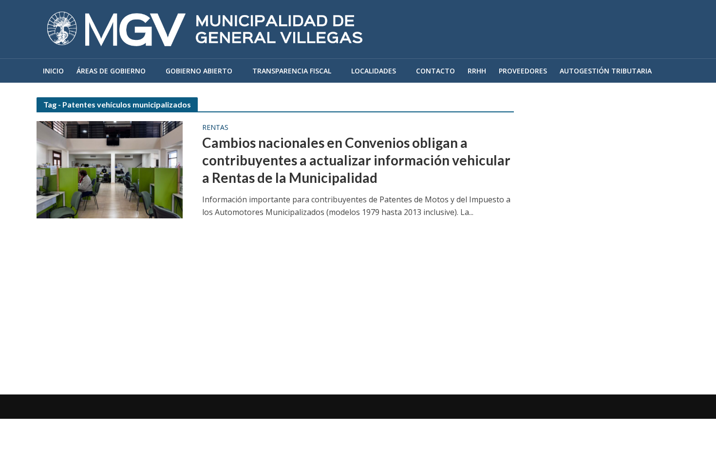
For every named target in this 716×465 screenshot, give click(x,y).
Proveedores (523, 70)
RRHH (477, 70)
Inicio (53, 70)
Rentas (215, 128)
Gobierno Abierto (199, 70)
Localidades (373, 70)
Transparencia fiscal (291, 70)
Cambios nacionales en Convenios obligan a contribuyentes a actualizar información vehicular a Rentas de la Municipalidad (356, 160)
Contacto (435, 70)
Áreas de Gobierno (111, 70)
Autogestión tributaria (606, 70)
